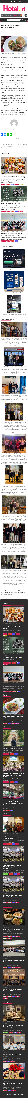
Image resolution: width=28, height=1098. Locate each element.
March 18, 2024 (7, 800)
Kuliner (10, 138)
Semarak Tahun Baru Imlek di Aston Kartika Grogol (7, 146)
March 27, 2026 (7, 1051)
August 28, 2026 (5, 174)
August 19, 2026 (7, 833)
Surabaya (19, 1032)
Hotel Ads (16, 184)
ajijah (12, 31)
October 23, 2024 (7, 746)
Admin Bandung (14, 174)
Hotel (7, 138)
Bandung (3, 184)
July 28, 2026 (6, 891)
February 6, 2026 (7, 1080)
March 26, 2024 (7, 771)
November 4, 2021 (8, 714)
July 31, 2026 (6, 861)
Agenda (2, 211)
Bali (8, 753)
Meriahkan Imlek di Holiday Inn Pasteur (21, 145)
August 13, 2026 (7, 985)
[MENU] (26, 20)
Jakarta (17, 843)
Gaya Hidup (5, 874)
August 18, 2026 (7, 956)
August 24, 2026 (7, 926)
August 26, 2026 (5, 231)
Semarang (15, 138)
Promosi (17, 723)
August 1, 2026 (7, 1021)
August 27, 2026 (5, 201)
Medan (12, 723)
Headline (4, 138)
